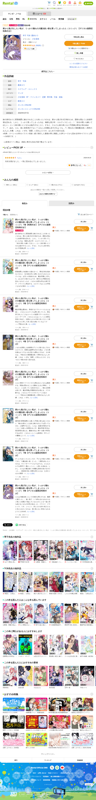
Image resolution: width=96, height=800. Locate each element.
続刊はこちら (47, 71)
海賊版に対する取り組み (59, 780)
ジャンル (71, 19)
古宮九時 (21, 687)
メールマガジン (76, 773)
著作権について (36, 780)
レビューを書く (30, 49)
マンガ (20, 93)
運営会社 (72, 780)
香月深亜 (52, 687)
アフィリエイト (36, 776)
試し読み (83, 221)
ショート (40, 13)
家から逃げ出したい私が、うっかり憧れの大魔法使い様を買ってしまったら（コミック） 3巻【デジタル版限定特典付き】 (32, 302)
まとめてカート (86, 214)
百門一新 (67, 687)
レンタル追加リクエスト (79, 63)
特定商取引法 (25, 780)
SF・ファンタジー (33, 97)
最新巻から (14, 214)
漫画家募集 (46, 780)
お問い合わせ (42, 773)
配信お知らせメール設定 (79, 67)
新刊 (16, 760)
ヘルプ (29, 773)
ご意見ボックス (65, 773)
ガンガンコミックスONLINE (29, 109)
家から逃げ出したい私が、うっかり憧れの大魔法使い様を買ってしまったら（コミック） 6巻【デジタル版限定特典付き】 (32, 413)
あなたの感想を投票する (47, 194)
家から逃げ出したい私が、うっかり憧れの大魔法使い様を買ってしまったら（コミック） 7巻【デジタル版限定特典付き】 (32, 451)
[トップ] (8, 3)
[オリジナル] (32, 19)
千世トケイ (83, 687)
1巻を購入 (78, 43)
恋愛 (44, 97)
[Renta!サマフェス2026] (15, 3)
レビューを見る (47, 172)
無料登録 (89, 3)
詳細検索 (80, 760)
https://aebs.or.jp (23, 796)
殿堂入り (21, 101)
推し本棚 (79, 53)
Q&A (34, 773)
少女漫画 (35, 39)
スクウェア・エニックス (27, 89)
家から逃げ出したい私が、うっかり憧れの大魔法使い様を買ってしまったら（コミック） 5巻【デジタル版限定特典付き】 (32, 375)
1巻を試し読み (78, 37)
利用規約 (46, 776)
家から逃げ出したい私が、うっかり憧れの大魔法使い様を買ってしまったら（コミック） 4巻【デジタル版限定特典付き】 (32, 340)
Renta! (5, 530)
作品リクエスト (53, 773)
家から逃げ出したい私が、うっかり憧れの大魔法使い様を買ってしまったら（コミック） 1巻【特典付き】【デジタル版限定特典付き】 (32, 223)
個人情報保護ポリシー (58, 776)
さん (19, 157)
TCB (28, 35)
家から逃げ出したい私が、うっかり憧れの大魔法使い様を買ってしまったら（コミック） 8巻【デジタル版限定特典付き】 (32, 489)
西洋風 (49, 97)
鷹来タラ (34, 35)
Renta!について (20, 773)
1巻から (5, 214)
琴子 (24, 35)
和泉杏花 (5, 687)
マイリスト (80, 58)
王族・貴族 (58, 97)
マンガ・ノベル (14, 13)
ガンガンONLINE (24, 105)
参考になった (76, 165)
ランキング (47, 760)
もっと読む (31, 248)
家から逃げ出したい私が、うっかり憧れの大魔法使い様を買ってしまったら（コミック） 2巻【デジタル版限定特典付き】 (32, 264)
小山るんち (37, 687)
